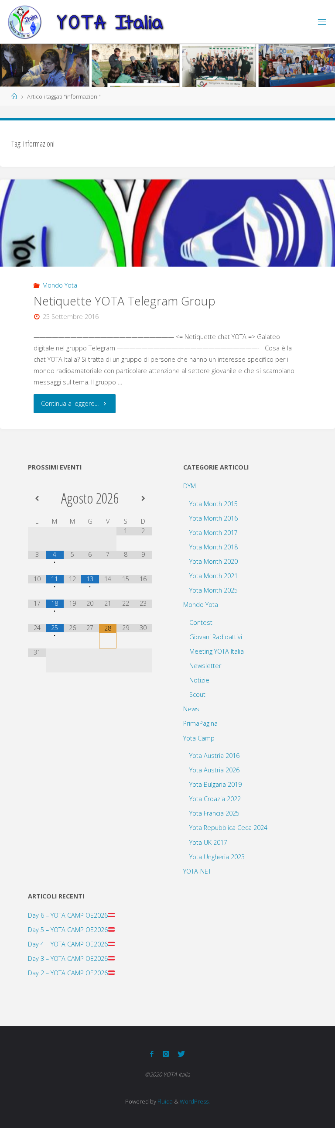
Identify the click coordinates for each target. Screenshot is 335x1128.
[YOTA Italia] (86, 21)
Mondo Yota (59, 285)
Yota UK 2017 (208, 842)
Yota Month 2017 (213, 532)
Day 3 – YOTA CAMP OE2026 (68, 958)
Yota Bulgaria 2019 (215, 784)
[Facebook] (152, 1054)
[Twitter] (181, 1054)
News (191, 709)
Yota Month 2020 (213, 561)
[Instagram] (165, 1054)
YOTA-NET (197, 871)
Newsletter (205, 666)
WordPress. (195, 1101)
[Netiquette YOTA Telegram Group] (167, 244)
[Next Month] (143, 498)
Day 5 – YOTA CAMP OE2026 (68, 930)
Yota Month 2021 (213, 576)
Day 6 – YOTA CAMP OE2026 (68, 915)
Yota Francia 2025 (214, 813)
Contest (200, 622)
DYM (189, 486)
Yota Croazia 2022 (215, 799)
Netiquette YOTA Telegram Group (124, 301)
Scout (197, 694)
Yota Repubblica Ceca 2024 (228, 827)
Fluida (164, 1101)
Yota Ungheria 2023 (217, 857)
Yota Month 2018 (213, 547)
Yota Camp (199, 738)
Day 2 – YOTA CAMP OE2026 (68, 973)
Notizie (199, 680)
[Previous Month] (37, 498)
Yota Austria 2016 (214, 755)
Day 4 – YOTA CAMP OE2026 (68, 944)
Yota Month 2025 (213, 590)
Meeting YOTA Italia (216, 651)
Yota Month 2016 (213, 518)
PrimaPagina (200, 723)
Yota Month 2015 (213, 504)
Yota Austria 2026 (214, 770)
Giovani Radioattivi (215, 637)
